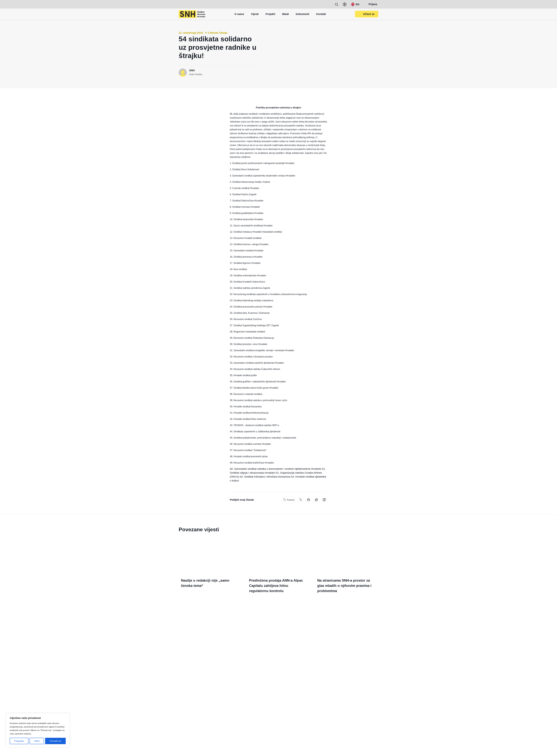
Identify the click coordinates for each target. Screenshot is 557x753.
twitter (301, 500)
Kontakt (321, 14)
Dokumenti (302, 14)
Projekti (270, 14)
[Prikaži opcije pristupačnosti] (344, 4)
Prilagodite (19, 741)
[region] (38, 730)
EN (357, 4)
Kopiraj (290, 500)
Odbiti (36, 741)
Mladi (285, 14)
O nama (239, 14)
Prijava (373, 4)
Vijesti (255, 14)
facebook (308, 500)
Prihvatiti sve (55, 741)
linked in (324, 500)
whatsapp (316, 500)
